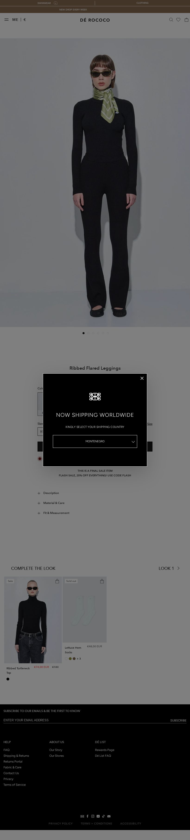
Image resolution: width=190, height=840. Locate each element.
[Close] (142, 378)
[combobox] (95, 441)
